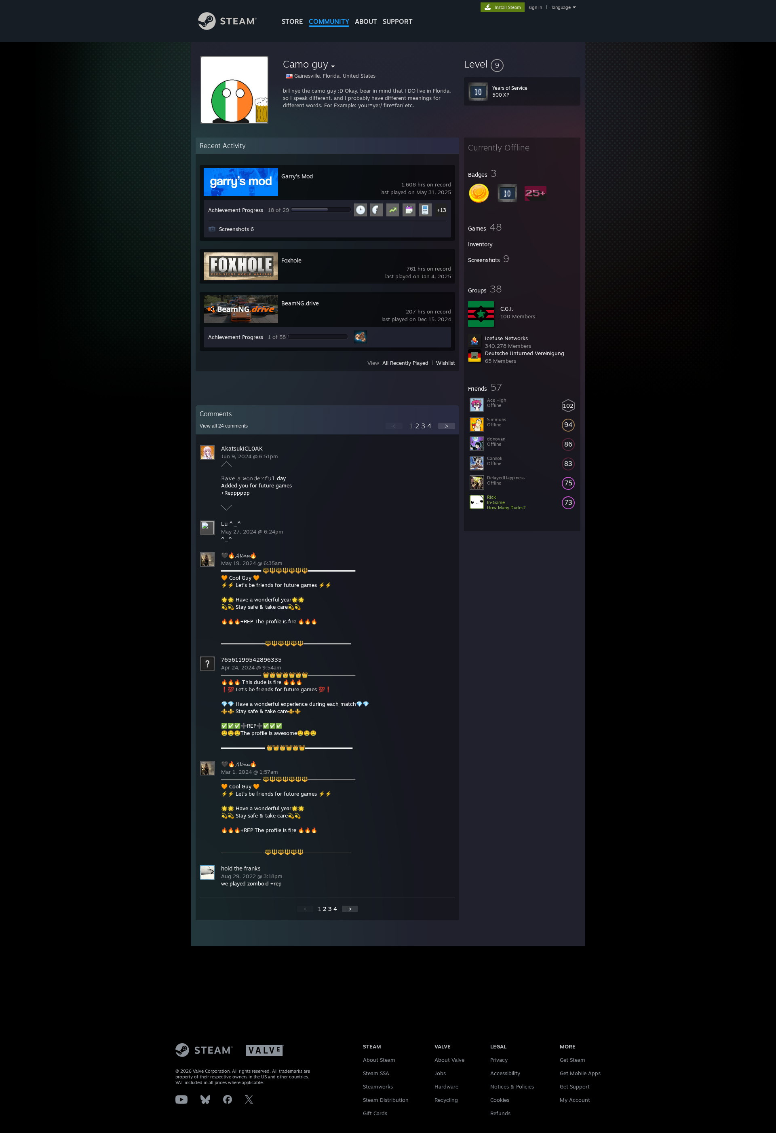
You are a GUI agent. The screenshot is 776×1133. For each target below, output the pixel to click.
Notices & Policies (512, 1086)
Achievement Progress (235, 210)
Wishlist (445, 363)
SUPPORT (398, 21)
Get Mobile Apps (580, 1073)
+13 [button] (441, 210)
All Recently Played (405, 363)
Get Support (575, 1086)
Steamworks (378, 1086)
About (366, 21)
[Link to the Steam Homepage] (227, 27)
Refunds (500, 1113)
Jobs (440, 1073)
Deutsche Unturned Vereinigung (524, 353)
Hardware (446, 1086)
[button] (522, 64)
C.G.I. (506, 308)
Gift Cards (375, 1113)
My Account (575, 1100)
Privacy (499, 1060)
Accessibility (505, 1073)
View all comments (224, 426)
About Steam (379, 1060)
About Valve (449, 1060)
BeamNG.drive (300, 303)
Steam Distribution (386, 1100)
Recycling (446, 1100)
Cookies (499, 1100)
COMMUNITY (329, 21)
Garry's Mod (297, 176)
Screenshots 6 (236, 229)
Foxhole (291, 260)
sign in (535, 7)
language (561, 7)
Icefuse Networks (506, 338)
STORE (292, 21)
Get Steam (572, 1060)
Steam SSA (376, 1073)
